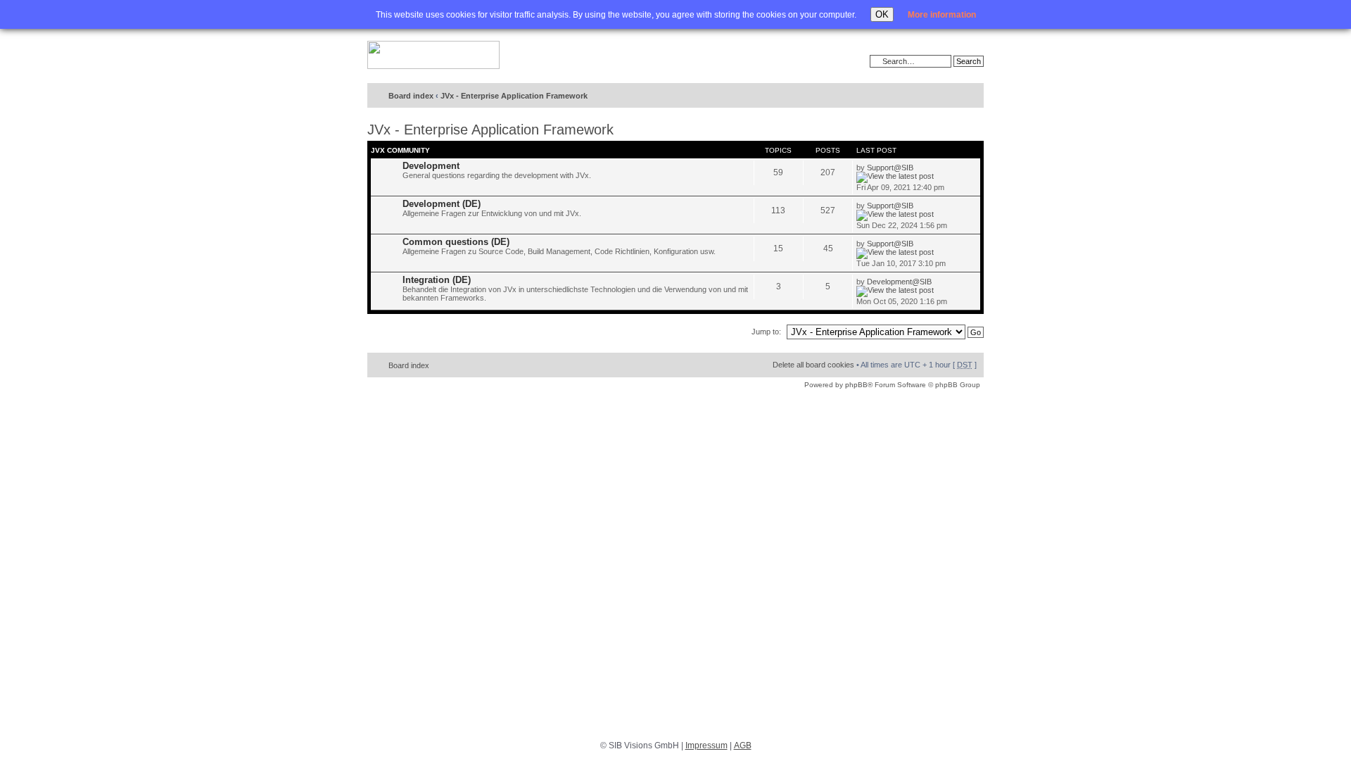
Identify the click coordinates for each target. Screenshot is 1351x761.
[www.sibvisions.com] (433, 55)
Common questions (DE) (455, 242)
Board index (410, 96)
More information (942, 15)
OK (882, 14)
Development (430, 166)
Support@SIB (890, 167)
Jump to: (766, 331)
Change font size (944, 96)
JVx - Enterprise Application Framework (514, 96)
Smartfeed (971, 96)
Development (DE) (441, 204)
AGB (742, 745)
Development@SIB (899, 281)
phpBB (856, 385)
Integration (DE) (436, 280)
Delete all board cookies (813, 364)
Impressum (706, 745)
